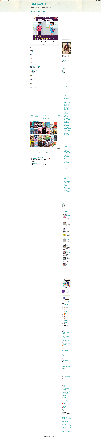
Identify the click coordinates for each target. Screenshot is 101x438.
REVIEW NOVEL (65, 60)
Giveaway (69, 418)
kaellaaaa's (64, 361)
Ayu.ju (33, 66)
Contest (70, 417)
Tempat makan (67, 430)
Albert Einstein (48, 152)
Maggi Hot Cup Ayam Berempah (68, 234)
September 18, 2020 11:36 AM (38, 87)
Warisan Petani (34, 74)
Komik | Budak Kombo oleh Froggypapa (66, 113)
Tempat (63, 430)
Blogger (56, 436)
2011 (63, 208)
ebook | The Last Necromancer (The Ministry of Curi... (67, 150)
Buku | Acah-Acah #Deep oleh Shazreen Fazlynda (68, 252)
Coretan (63, 418)
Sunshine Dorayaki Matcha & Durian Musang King (68, 246)
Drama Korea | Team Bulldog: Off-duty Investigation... (67, 127)
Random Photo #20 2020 (66, 134)
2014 (63, 205)
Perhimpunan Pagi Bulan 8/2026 (68, 257)
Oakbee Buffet (69, 424)
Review (63, 427)
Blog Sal (64, 345)
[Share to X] (42, 44)
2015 (63, 204)
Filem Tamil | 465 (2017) (66, 172)
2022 (63, 70)
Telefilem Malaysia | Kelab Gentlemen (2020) (66, 97)
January (64, 199)
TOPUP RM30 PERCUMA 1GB (66, 211)
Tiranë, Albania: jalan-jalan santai (66, 336)
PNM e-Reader (64, 425)
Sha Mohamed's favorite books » (57, 148)
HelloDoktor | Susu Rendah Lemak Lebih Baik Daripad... (67, 130)
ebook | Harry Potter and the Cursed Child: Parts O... (67, 182)
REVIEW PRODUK (65, 61)
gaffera (51, 436)
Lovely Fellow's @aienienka (67, 151)
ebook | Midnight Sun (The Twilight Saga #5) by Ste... (67, 168)
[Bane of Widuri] (55, 140)
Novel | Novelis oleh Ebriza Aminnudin (66, 109)
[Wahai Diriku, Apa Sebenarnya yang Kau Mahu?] (48, 127)
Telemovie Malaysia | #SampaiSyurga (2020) (66, 174)
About (35, 11)
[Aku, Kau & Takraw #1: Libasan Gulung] (44, 127)
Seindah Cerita (64, 383)
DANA (64, 337)
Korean (68, 420)
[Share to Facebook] (43, 44)
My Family (63, 424)
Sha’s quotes (32, 151)
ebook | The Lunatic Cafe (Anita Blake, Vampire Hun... (67, 87)
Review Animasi (66, 427)
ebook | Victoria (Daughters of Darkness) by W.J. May (67, 146)
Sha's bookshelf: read (34, 121)
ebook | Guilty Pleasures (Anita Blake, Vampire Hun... (67, 166)
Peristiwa (65, 426)
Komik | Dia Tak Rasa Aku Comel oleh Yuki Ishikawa (67, 77)
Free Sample (66, 418)
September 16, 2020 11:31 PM (39, 74)
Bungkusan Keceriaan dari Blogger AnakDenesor (66, 185)
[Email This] (41, 44)
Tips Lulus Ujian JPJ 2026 (65, 360)
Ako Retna (66, 322)
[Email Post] (40, 44)
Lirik (70, 421)
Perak (62, 426)
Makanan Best (68, 422)
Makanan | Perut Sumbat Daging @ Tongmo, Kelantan (67, 86)
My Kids (66, 424)
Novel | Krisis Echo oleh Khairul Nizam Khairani (67, 140)
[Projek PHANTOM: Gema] (52, 134)
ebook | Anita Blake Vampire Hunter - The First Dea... (67, 100)
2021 (63, 71)
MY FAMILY (64, 62)
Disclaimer (44, 11)
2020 (63, 72)
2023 (63, 69)
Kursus (65, 421)
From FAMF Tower (65, 397)
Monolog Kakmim (65, 333)
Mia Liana (64, 358)
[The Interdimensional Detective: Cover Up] (48, 140)
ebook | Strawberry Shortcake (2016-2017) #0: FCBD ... (67, 161)
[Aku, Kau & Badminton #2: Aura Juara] (52, 127)
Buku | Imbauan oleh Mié (66, 142)
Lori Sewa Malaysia (65, 375)
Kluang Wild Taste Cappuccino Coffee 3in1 (68, 264)
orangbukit (64, 395)
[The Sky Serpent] (40, 140)
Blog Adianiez (64, 403)
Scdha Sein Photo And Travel (66, 409)
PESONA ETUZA (65, 378)
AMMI (63, 356)
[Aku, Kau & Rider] (52, 146)
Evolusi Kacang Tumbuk (66, 177)
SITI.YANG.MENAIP (65, 407)
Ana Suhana (64, 385)
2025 (63, 67)
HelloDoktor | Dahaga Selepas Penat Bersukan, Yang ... (67, 152)
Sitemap (39, 11)
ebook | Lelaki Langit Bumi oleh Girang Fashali (67, 119)
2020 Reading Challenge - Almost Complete (66, 93)
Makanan (63, 422)
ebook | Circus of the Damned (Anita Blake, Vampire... (67, 104)
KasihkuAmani (39, 3)
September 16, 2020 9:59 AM (39, 49)
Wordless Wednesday (34, 45)
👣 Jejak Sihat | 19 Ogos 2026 (68, 240)
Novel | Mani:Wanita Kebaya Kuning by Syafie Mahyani (67, 173)
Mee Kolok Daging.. (65, 384)
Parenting (70, 425)
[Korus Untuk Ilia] (55, 127)
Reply (33, 51)
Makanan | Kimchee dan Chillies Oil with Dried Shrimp (67, 118)
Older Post (59, 115)
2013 (63, 206)
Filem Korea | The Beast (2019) (67, 108)
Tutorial (63, 431)
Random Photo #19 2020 (66, 162)
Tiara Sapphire (34, 49)
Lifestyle (68, 421)
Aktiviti (63, 416)
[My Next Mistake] (40, 147)
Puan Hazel (66, 313)
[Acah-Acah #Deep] (36, 127)
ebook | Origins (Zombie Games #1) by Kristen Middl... (67, 163)
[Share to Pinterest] (44, 44)
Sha (65, 297)
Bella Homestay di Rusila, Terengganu (66, 95)
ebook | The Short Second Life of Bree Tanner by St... (67, 180)
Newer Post (32, 115)
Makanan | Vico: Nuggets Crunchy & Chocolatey (66, 84)
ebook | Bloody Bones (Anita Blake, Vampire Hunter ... (67, 83)
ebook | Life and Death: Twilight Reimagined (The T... (67, 171)
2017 (63, 202)
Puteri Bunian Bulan (34, 158)
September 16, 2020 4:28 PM (38, 70)
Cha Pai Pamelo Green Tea (68, 222)
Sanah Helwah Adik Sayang (65, 400)
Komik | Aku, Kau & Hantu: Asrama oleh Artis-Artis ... (66, 112)
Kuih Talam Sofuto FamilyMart (66, 402)
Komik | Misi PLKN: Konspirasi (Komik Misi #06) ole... (67, 133)
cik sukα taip (64, 401)
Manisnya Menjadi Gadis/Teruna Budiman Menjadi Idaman (68, 216)
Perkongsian (67, 426)
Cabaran (67, 417)
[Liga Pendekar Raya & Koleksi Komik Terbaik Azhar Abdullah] (32, 146)
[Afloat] (36, 140)
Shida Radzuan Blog (65, 350)
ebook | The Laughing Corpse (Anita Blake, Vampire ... (67, 107)
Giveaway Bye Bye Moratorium (67, 101)
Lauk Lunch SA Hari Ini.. (65, 382)
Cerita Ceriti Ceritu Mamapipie (66, 342)
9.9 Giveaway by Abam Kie (66, 155)
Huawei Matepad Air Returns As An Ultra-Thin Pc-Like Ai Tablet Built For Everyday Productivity (66, 389)
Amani (67, 416)
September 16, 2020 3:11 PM (37, 66)
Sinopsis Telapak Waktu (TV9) (66, 369)
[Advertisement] (45, 108)
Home (32, 11)
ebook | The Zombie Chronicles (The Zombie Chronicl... (67, 135)
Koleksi (67, 420)
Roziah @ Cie (66, 311)
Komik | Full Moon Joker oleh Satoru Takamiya (67, 137)
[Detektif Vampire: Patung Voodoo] (44, 147)
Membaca (64, 423)
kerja (66, 432)
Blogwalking (63, 417)
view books (69, 301)
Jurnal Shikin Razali (65, 390)
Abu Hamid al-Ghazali (35, 163)
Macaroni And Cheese (65, 330)
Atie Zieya (33, 70)
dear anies (33, 87)
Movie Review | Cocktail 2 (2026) (66, 332)
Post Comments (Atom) (35, 116)
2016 (63, 203)
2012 (63, 207)
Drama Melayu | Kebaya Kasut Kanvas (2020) (67, 141)
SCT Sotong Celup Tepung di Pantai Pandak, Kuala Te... (67, 92)
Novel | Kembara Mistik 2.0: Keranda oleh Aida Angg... (67, 169)
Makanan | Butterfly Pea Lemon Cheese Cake (67, 190)
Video (66, 431)
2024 (63, 68)
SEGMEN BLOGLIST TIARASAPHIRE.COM (66, 121)
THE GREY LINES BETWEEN (66, 366)
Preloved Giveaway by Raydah (67, 181)
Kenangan (65, 420)
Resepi (70, 426)
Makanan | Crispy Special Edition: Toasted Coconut (66, 131)
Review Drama (66, 428)
